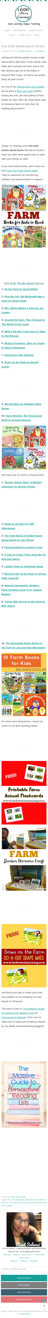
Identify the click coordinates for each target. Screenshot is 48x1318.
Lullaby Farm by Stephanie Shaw (23, 566)
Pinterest (23, 1261)
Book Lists (15, 1197)
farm (7, 1203)
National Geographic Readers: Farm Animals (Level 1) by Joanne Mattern (22, 590)
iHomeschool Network (14, 1017)
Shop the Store (24, 1299)
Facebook (13, 1261)
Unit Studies (24, 1292)
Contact (16, 1255)
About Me (6, 1255)
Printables (24, 1285)
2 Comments (39, 51)
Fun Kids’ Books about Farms (23, 46)
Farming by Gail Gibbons (19, 355)
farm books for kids (26, 1203)
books (21, 1200)
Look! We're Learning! (24, 15)
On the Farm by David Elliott (21, 289)
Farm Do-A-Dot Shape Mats (22, 170)
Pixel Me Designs (25, 1314)
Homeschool (24, 1278)
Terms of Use (27, 1255)
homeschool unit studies (30, 86)
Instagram (34, 1261)
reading (9, 1206)
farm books (14, 1203)
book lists (15, 1200)
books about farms (32, 1200)
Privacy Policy (39, 1255)
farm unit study (25, 91)
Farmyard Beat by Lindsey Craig (23, 547)
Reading (23, 1197)
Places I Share (24, 1258)
